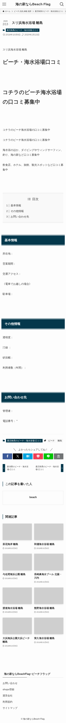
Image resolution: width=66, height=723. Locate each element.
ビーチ (51, 440)
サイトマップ (10, 708)
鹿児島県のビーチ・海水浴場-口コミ (22, 30)
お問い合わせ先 (20, 216)
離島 (60, 440)
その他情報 (17, 211)
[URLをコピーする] (58, 456)
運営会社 (7, 695)
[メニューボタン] (4, 4)
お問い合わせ (10, 683)
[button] (7, 456)
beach (33, 497)
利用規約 (7, 702)
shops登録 (8, 689)
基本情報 (16, 205)
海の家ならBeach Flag (33, 4)
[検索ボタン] (62, 4)
